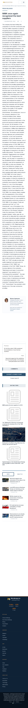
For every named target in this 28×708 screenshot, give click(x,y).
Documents (4, 680)
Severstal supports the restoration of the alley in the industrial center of (17, 480)
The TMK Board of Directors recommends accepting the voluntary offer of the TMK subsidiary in (12, 424)
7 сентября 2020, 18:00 (9, 21)
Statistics (4, 633)
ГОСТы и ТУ (5, 678)
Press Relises (5, 623)
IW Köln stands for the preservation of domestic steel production (16, 498)
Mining (3, 621)
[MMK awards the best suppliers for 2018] (13, 397)
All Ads (3, 647)
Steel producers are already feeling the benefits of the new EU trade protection (17, 516)
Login (20, 2)
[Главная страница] (7, 2)
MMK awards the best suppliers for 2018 (12, 405)
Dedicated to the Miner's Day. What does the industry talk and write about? (13, 444)
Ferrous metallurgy (6, 617)
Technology (4, 682)
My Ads (3, 651)
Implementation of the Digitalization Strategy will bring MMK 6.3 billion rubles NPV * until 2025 (13, 463)
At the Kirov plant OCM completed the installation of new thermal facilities (13, 350)
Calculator (4, 637)
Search (3, 655)
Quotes (3, 635)
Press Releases (7, 8)
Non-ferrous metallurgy (7, 619)
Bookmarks (4, 649)
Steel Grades (5, 684)
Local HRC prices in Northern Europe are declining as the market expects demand (17, 489)
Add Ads (4, 653)
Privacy (3, 686)
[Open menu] (23, 2)
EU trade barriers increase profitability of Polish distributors (17, 507)
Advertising (4, 639)
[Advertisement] (14, 327)
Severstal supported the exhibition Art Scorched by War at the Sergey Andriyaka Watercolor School (15, 360)
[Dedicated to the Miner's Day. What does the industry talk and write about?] (13, 434)
